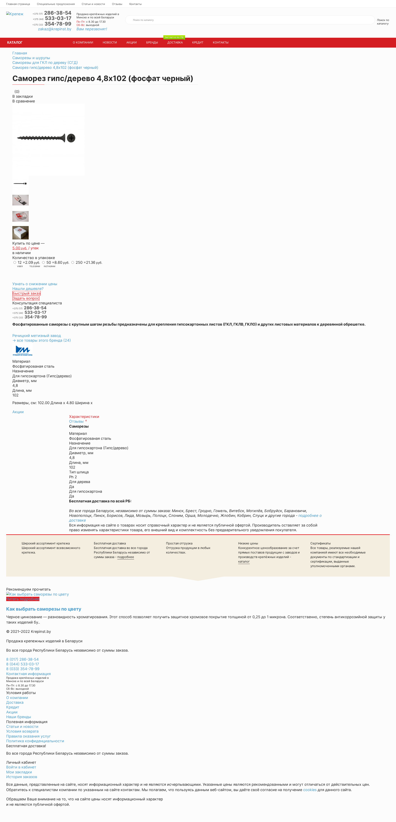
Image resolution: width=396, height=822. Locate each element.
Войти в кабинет (21, 767)
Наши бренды (18, 717)
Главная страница (18, 4)
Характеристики (84, 416)
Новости (110, 42)
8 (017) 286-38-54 (22, 659)
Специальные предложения (56, 4)
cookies (310, 790)
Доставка (174, 41)
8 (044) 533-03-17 (22, 664)
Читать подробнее (22, 599)
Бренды (152, 42)
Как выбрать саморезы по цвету (43, 609)
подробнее (125, 557)
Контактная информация (28, 674)
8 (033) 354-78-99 (22, 669)
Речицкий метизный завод (36, 335)
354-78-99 (51, 24)
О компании (83, 42)
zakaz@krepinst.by (54, 29)
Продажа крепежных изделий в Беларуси (44, 641)
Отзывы (117, 4)
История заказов (21, 777)
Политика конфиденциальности (35, 741)
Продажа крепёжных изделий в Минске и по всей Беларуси (98, 15)
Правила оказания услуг (28, 736)
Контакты (135, 4)
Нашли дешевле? (28, 288)
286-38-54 (52, 13)
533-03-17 (52, 18)
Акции (131, 42)
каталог (244, 561)
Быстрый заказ (26, 293)
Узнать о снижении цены (34, 284)
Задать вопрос (26, 298)
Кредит (197, 42)
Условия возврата (22, 731)
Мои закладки (19, 772)
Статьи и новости (93, 4)
